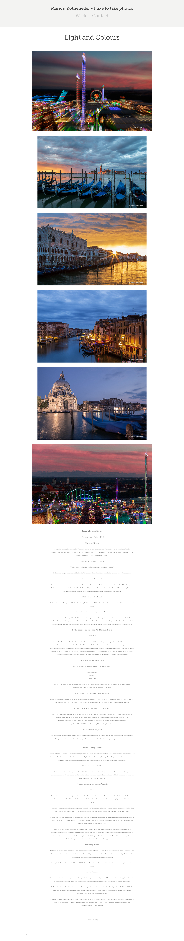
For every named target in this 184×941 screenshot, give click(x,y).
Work (81, 15)
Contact (100, 15)
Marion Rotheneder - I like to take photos (92, 8)
